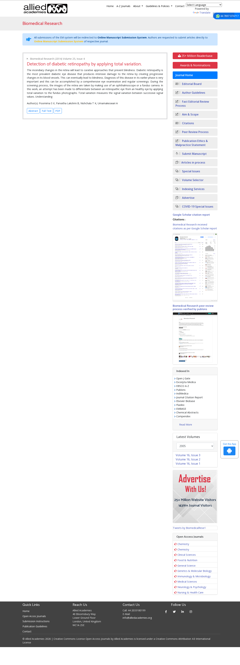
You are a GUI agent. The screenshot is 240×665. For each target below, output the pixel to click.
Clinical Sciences (186, 554)
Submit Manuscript (194, 154)
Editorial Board (191, 84)
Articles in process (193, 162)
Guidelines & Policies (158, 6)
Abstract (33, 110)
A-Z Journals (123, 6)
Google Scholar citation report (191, 214)
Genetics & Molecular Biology (194, 571)
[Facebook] (166, 612)
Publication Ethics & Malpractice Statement (192, 143)
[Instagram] (191, 612)
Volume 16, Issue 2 (188, 459)
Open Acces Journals (34, 616)
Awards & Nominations (195, 65)
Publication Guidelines (34, 626)
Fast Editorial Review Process (192, 104)
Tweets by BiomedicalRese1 (189, 528)
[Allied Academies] (45, 8)
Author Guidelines (193, 93)
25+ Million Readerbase (196, 56)
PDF (57, 110)
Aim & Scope (190, 114)
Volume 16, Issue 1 (188, 464)
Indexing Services (193, 189)
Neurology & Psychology (191, 587)
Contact (179, 6)
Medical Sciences (187, 581)
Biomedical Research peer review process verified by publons (193, 308)
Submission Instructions (36, 621)
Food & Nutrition (187, 560)
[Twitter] (174, 612)
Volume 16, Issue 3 (188, 455)
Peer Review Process (195, 132)
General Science (186, 565)
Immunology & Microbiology (193, 576)
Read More (185, 424)
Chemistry (183, 544)
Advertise (187, 198)
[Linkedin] (183, 612)
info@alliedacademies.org (137, 617)
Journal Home (184, 75)
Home (110, 6)
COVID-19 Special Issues (197, 206)
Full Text (46, 110)
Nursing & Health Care (190, 592)
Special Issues (190, 171)
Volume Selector (192, 180)
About (137, 6)
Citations (187, 123)
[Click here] (195, 267)
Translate (204, 12)
